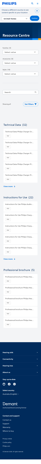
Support (6, 424)
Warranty (6, 427)
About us (6, 372)
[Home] (9, 3)
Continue (35, 18)
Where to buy (8, 431)
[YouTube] (4, 384)
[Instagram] (14, 384)
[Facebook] (9, 384)
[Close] (37, 11)
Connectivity (8, 359)
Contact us (7, 420)
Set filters (29, 104)
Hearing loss (8, 366)
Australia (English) (10, 394)
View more (8, 186)
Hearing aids (8, 352)
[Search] (32, 3)
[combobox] (14, 19)
